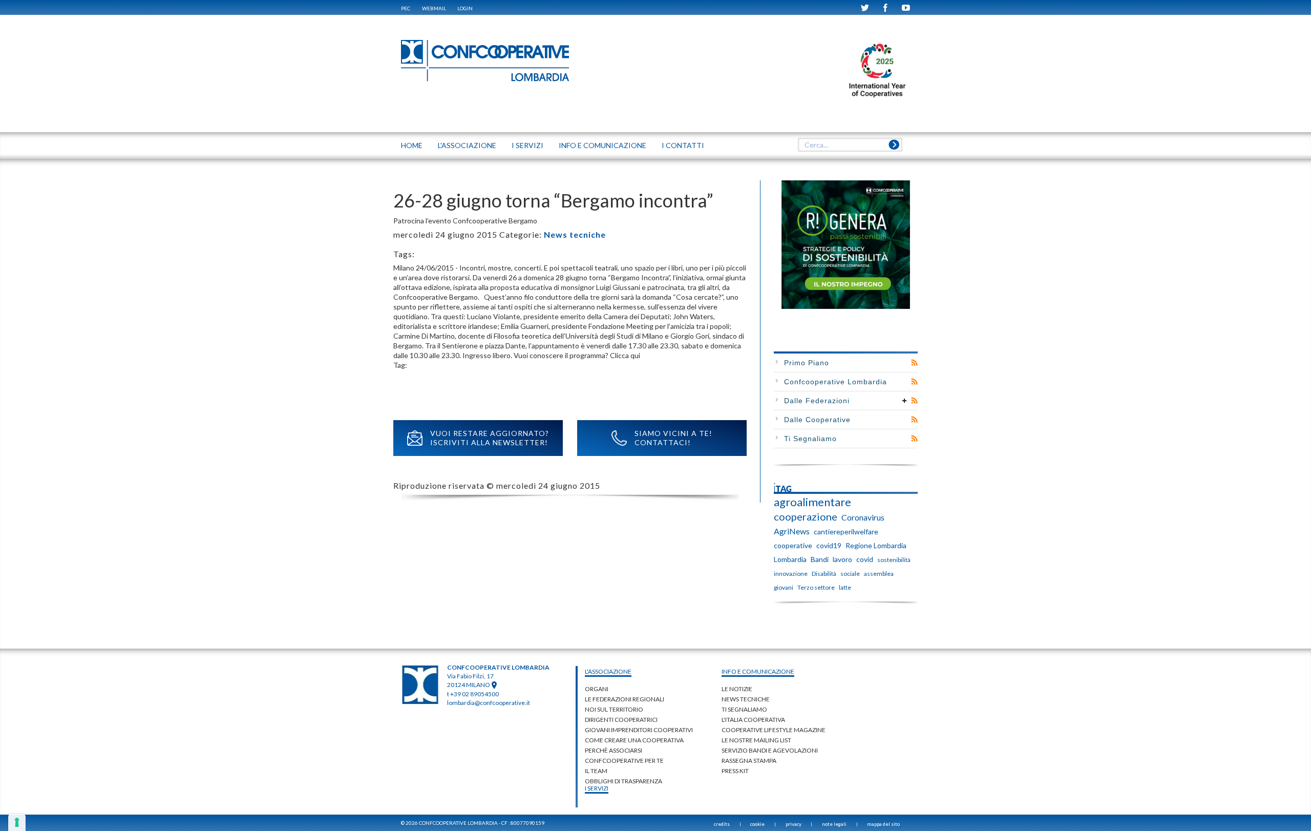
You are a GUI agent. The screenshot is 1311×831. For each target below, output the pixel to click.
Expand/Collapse (904, 401)
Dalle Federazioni (817, 401)
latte (845, 587)
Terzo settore (816, 587)
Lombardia (790, 559)
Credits (722, 824)
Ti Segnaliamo (810, 438)
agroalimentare (812, 502)
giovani (783, 587)
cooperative (793, 545)
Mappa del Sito (883, 824)
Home (411, 145)
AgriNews (792, 531)
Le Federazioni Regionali (624, 699)
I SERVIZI (527, 145)
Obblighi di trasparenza (623, 781)
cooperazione (805, 516)
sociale (850, 573)
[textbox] (849, 145)
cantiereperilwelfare (846, 531)
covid (864, 559)
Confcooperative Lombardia (835, 382)
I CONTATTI (683, 145)
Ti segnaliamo (744, 709)
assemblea (879, 573)
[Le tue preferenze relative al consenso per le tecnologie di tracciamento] (17, 822)
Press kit (735, 771)
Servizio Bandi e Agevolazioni (770, 750)
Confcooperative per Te (624, 760)
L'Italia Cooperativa (753, 719)
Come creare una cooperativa (634, 740)
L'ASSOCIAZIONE (467, 145)
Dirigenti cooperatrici (621, 719)
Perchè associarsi (613, 750)
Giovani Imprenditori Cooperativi (639, 730)
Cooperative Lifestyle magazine (774, 730)
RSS (914, 362)
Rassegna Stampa (749, 760)
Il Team (596, 771)
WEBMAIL (434, 8)
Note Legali (834, 824)
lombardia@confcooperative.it (488, 703)
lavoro (842, 559)
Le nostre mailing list (756, 740)
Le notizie (737, 689)
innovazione (791, 573)
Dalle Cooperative (817, 420)
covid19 (828, 545)
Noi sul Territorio (614, 709)
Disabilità (824, 573)
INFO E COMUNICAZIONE (602, 145)
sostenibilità (894, 560)
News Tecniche (746, 699)
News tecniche (575, 234)
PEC (405, 8)
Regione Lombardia (875, 545)
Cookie (757, 824)
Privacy (793, 824)
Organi (596, 689)
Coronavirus (862, 517)
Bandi (820, 559)
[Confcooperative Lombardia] (485, 60)
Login (465, 8)
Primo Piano (806, 363)
